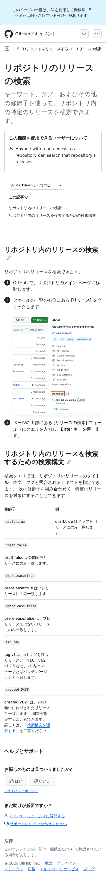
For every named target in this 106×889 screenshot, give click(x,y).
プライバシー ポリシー (21, 791)
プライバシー (68, 863)
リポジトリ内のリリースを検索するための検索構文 (51, 458)
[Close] (90, 9)
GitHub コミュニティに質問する (37, 815)
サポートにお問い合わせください (38, 823)
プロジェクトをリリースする (43, 48)
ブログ (89, 868)
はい (19, 781)
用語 (48, 863)
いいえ (44, 781)
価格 (31, 868)
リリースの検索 (88, 48)
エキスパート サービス (59, 868)
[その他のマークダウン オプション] (60, 185)
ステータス (13, 868)
